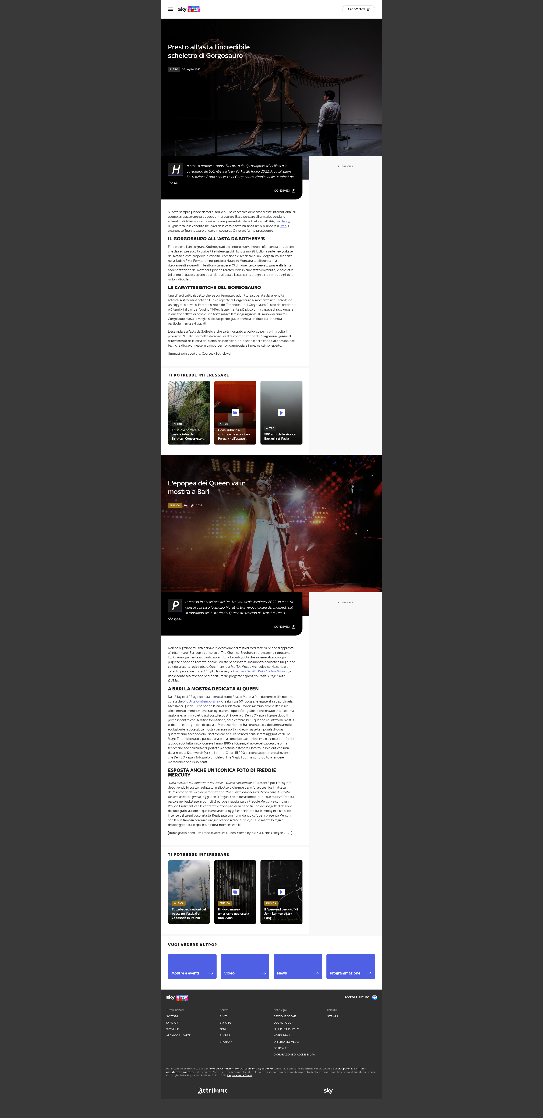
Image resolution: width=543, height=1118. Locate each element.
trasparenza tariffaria (352, 1068)
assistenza (173, 1072)
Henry (285, 221)
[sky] (328, 1091)
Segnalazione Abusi (239, 1075)
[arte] (191, 9)
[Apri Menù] (173, 9)
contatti (188, 1072)
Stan (283, 226)
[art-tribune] (213, 1090)
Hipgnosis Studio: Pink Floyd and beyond (260, 671)
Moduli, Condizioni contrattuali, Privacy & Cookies (242, 1068)
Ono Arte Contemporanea (201, 701)
